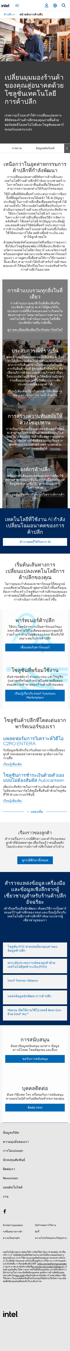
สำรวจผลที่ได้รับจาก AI (35, 542)
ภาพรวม (17, 148)
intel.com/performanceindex (52, 1263)
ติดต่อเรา (9, 1169)
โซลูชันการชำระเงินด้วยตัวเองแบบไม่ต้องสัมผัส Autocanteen (33, 777)
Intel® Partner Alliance (23, 981)
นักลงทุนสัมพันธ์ (14, 1160)
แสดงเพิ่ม (37, 812)
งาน (5, 1197)
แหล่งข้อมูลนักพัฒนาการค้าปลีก (29, 996)
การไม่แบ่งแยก (13, 1151)
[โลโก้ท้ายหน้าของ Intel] (10, 1314)
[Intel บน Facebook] (4, 1212)
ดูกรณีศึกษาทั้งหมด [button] (35, 860)
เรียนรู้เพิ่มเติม (12, 764)
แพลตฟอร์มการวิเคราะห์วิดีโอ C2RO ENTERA (33, 740)
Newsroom (10, 1178)
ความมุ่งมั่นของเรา (16, 1142)
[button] (35, 761)
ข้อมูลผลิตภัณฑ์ (45, 148)
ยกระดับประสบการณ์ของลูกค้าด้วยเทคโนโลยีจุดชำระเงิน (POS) (31, 965)
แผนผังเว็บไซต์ (12, 1187)
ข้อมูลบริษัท (11, 1133)
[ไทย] (55, 5)
